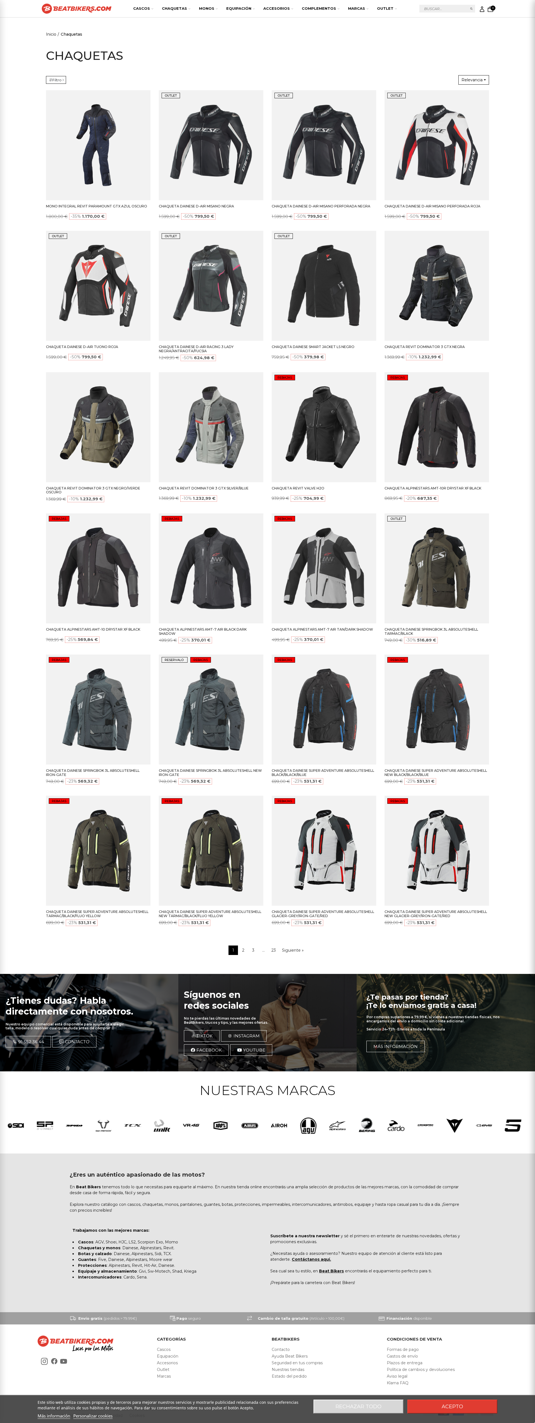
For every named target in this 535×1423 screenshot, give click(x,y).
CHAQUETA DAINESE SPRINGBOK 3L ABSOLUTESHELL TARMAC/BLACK (431, 631)
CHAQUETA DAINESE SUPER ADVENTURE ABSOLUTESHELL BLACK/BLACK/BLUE (323, 772)
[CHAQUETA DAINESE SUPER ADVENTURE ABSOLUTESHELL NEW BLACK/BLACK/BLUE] (437, 709)
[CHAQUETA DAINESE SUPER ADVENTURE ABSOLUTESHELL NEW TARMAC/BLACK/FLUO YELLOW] (211, 851)
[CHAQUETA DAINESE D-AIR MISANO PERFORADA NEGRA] (324, 145)
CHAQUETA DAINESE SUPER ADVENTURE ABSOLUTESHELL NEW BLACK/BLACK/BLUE (436, 772)
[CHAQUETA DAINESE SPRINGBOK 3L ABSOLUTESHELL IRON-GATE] (98, 709)
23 (273, 950)
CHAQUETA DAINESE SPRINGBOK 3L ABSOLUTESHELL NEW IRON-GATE (210, 772)
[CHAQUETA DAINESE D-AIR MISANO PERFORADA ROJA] (437, 145)
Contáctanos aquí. (311, 1259)
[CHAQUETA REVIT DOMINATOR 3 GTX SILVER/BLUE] (211, 427)
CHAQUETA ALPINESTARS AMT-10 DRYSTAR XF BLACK (93, 629)
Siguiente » (293, 950)
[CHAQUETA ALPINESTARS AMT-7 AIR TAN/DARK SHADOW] (324, 568)
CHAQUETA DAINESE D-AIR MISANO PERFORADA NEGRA (321, 206)
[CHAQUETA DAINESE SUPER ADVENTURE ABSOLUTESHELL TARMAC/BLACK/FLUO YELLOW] (98, 851)
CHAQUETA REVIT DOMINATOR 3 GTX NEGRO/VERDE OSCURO (93, 490)
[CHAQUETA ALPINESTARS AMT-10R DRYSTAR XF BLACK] (437, 427)
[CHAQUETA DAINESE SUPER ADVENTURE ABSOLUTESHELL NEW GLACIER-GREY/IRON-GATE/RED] (437, 851)
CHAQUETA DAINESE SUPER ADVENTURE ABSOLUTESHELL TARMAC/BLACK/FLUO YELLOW (97, 914)
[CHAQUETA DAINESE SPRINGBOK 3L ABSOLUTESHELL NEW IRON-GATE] (211, 709)
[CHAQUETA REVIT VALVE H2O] (324, 427)
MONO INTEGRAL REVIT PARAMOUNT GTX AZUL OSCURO (96, 206)
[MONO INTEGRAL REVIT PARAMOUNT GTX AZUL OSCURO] (98, 145)
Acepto (452, 1407)
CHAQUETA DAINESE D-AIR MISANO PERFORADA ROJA (432, 206)
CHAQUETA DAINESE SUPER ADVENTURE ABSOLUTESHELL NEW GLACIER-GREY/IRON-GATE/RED (436, 914)
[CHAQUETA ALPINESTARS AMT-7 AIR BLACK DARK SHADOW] (211, 568)
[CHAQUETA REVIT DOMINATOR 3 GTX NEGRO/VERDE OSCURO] (98, 427)
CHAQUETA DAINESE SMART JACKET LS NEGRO (313, 347)
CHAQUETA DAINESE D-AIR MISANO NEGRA (196, 206)
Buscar (471, 9)
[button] (28, 1041)
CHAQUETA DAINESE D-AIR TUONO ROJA (82, 347)
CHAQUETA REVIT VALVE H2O (298, 488)
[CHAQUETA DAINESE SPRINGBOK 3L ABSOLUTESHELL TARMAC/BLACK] (437, 568)
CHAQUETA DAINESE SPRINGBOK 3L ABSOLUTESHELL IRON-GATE (93, 772)
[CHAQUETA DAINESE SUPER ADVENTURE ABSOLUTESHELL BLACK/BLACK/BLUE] (324, 709)
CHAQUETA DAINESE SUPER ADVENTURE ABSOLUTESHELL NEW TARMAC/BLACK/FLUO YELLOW (210, 914)
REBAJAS (285, 377)
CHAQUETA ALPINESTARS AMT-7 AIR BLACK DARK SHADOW (203, 631)
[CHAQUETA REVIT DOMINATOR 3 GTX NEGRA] (437, 286)
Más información (54, 1416)
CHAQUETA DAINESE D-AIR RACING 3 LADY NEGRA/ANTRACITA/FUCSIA (196, 349)
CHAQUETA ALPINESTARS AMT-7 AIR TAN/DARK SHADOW (322, 629)
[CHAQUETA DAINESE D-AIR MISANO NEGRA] (211, 145)
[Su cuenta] (482, 9)
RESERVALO (174, 660)
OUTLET (171, 95)
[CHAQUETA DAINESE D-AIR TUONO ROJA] (98, 286)
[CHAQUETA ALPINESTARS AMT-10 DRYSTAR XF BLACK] (98, 568)
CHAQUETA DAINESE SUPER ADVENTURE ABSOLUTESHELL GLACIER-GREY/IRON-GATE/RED (323, 914)
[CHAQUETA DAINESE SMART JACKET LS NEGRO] (324, 286)
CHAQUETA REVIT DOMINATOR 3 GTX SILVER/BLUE (204, 488)
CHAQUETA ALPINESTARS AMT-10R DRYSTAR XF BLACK (433, 488)
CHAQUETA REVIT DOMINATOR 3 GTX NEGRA (425, 347)
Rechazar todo (358, 1407)
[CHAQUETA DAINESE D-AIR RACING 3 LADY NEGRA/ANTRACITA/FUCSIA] (211, 286)
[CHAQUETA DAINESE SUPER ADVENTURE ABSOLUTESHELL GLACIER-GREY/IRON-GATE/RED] (324, 851)
